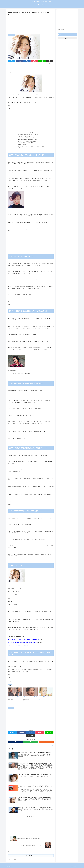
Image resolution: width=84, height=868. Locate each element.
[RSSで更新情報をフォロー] (46, 742)
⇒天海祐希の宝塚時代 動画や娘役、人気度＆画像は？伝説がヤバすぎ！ (23, 645)
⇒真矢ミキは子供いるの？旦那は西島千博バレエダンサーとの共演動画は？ (23, 639)
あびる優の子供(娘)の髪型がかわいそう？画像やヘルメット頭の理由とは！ (45, 698)
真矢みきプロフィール (22, 144)
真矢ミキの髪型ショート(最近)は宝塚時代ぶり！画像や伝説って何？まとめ (31, 146)
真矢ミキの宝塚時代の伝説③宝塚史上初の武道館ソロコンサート (29, 141)
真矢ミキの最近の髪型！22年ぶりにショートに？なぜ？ (28, 134)
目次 (29, 132)
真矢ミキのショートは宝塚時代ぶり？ (24, 136)
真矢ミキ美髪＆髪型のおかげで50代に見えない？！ (27, 142)
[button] (76, 29)
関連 (19, 147)
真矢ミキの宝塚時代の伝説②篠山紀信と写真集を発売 (27, 139)
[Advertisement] (31, 24)
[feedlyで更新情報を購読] (30, 742)
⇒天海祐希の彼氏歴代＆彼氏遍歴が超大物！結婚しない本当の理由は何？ (23, 642)
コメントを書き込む (31, 855)
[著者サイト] (15, 742)
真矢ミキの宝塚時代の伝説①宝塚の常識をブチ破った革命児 (28, 137)
